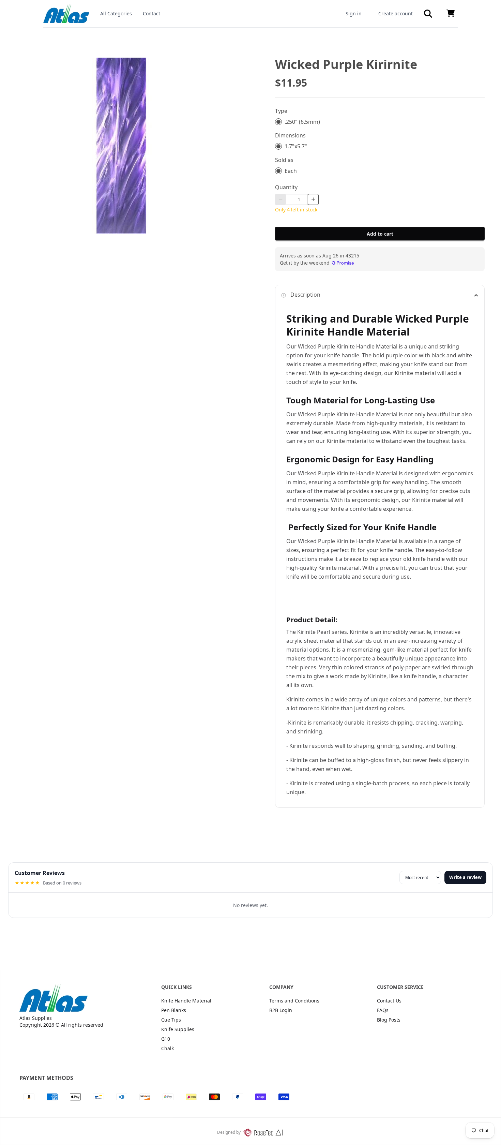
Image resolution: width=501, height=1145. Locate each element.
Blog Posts (388, 1019)
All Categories (116, 13)
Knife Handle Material (186, 1000)
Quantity (286, 187)
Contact (151, 13)
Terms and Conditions (294, 1000)
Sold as (284, 160)
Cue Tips (171, 1019)
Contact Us (389, 1000)
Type (281, 111)
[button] (428, 13)
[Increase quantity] (313, 199)
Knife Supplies (177, 1029)
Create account (395, 13)
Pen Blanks (173, 1010)
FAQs (383, 1010)
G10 (165, 1039)
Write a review (465, 877)
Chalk (167, 1048)
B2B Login (280, 1010)
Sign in (354, 13)
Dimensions (290, 135)
